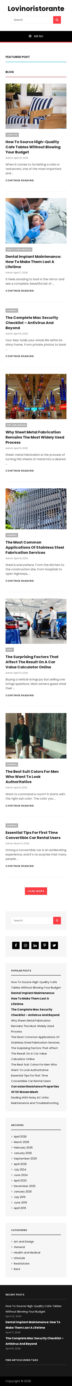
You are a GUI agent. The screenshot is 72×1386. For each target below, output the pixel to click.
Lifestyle (12, 134)
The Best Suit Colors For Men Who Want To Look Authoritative (32, 776)
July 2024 (20, 1169)
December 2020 (24, 1186)
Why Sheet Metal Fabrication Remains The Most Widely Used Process (35, 437)
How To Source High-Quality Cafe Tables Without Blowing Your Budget (33, 147)
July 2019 (19, 1197)
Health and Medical (19, 249)
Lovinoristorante (36, 8)
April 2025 (20, 1164)
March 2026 (21, 1142)
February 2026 (23, 1147)
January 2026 (23, 1153)
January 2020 (23, 1191)
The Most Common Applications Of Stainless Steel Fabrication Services (35, 547)
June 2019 (20, 1202)
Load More (36, 891)
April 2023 (20, 1180)
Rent (10, 649)
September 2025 (25, 1158)
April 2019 (20, 1208)
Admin (9, 157)
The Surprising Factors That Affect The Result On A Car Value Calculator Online (32, 662)
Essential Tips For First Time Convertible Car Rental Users (33, 835)
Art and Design (16, 425)
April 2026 (20, 1136)
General (12, 310)
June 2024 (21, 1175)
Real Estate (22, 1263)
